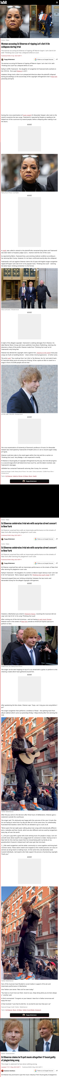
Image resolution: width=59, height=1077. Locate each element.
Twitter (25, 1010)
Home (3, 40)
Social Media (30, 1010)
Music (30, 476)
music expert (27, 115)
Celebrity (15, 476)
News (7, 40)
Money (20, 476)
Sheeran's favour (30, 614)
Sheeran (19, 71)
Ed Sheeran (9, 476)
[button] (57, 59)
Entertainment (10, 1053)
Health (35, 476)
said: (9, 358)
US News (25, 476)
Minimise (29, 484)
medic (5, 250)
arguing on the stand (43, 353)
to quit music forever (44, 619)
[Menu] (57, 2)
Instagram (38, 1010)
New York (54, 76)
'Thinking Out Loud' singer (40, 575)
